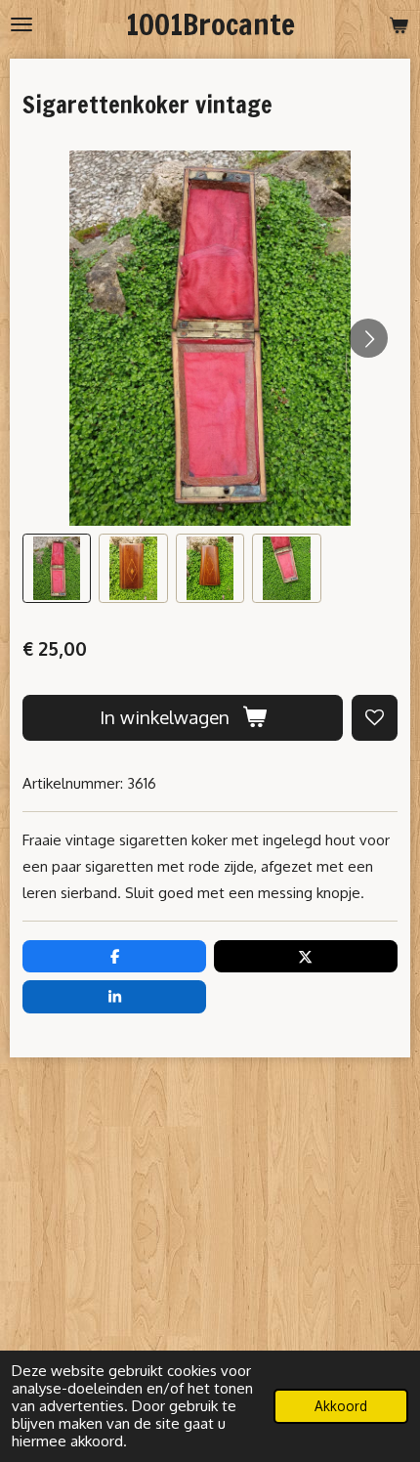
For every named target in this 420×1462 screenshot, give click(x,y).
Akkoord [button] (341, 1406)
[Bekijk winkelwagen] (398, 24)
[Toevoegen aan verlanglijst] (375, 718)
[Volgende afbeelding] (368, 338)
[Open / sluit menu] (21, 24)
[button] (56, 568)
